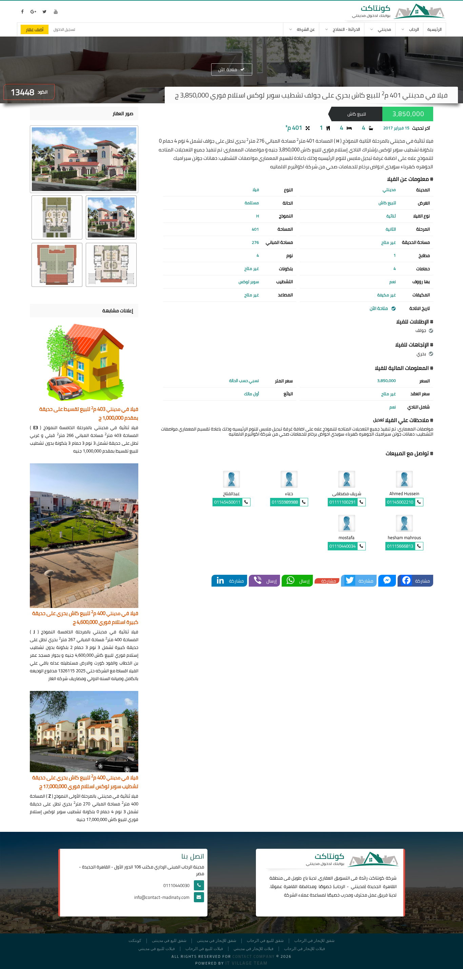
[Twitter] (349, 581)
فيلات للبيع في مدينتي (156, 949)
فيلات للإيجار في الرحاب (304, 949)
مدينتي (358, 886)
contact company (254, 956)
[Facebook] (406, 581)
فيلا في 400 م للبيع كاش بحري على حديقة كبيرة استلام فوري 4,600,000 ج (85, 618)
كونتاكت (376, 878)
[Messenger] (387, 581)
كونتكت (134, 941)
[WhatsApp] (290, 581)
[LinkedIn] (220, 581)
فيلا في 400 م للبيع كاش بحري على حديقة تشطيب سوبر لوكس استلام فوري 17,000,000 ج (85, 782)
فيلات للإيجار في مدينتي (254, 949)
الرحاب (339, 886)
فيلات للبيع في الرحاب (204, 949)
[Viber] (257, 581)
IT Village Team (246, 963)
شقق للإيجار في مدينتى (216, 941)
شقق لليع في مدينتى (169, 941)
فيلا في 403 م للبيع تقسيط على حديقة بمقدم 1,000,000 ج (88, 414)
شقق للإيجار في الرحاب (314, 941)
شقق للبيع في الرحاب (265, 941)
